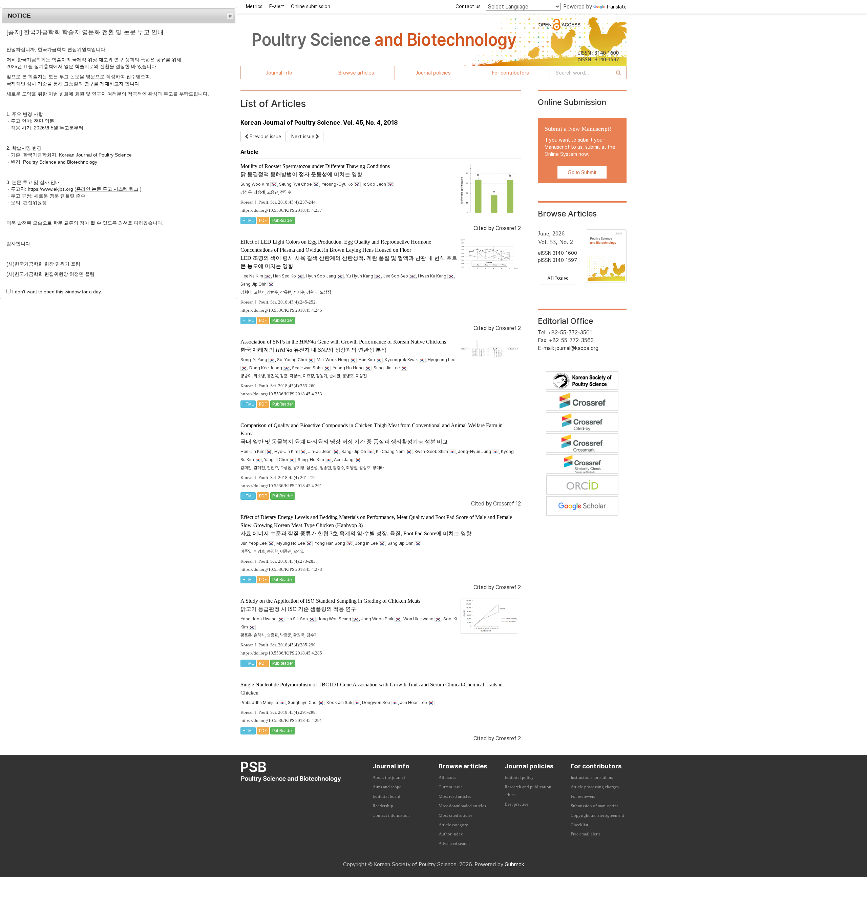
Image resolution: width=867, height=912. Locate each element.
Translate (616, 6)
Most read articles (455, 796)
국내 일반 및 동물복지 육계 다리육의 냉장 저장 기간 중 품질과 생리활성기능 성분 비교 (344, 441)
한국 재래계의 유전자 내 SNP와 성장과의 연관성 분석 (313, 350)
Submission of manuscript (594, 806)
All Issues (557, 278)
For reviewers (583, 796)
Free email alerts (585, 834)
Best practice (516, 804)
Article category (453, 825)
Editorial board (386, 796)
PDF (263, 220)
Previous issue (264, 136)
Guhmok (514, 864)
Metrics (254, 6)
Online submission (310, 6)
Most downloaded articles (462, 806)
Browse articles (356, 73)
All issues (447, 777)
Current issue (451, 787)
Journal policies (433, 73)
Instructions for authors (592, 777)
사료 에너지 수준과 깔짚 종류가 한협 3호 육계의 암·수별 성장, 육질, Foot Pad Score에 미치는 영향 (355, 533)
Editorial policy (519, 777)
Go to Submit (582, 172)
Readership (383, 806)
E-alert (276, 6)
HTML (248, 220)
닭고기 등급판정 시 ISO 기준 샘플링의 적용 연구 (298, 609)
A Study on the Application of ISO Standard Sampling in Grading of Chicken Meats (330, 601)
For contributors (510, 73)
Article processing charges (595, 787)
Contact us (468, 6)
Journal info (279, 73)
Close (230, 16)
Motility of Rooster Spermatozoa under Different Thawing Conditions (315, 166)
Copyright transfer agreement (597, 815)
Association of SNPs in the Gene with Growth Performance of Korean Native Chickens (343, 342)
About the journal (389, 777)
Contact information (391, 815)
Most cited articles (455, 815)
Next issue (303, 136)
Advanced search (454, 843)
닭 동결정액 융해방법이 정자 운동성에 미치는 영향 (301, 174)
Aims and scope (387, 787)
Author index (451, 834)
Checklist (579, 825)
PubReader (282, 220)
